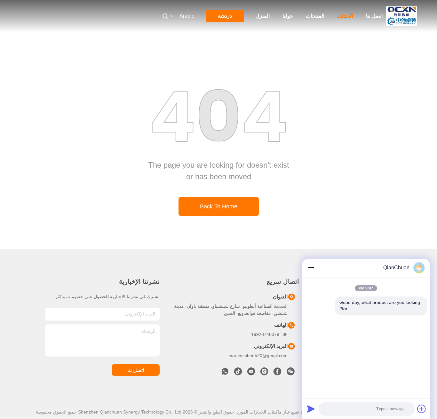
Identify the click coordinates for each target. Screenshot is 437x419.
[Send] (311, 409)
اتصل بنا (374, 16)
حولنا (287, 16)
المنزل (263, 16)
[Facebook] (277, 373)
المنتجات (315, 16)
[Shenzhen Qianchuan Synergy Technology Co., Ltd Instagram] (264, 373)
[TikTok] (238, 373)
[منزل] (402, 16)
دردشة (225, 16)
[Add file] (421, 409)
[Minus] (311, 268)
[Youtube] (251, 373)
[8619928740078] (224, 373)
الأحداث (345, 16)
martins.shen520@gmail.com (258, 355)
